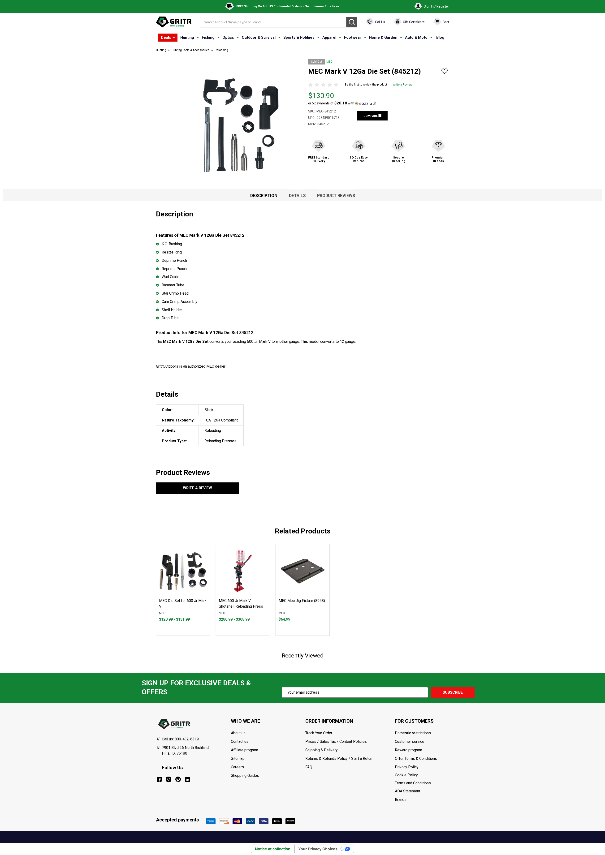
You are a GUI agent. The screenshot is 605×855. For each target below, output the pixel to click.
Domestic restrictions (413, 733)
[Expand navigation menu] (198, 37)
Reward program (408, 750)
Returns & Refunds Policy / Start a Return (339, 758)
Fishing (208, 37)
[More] (174, 37)
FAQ (308, 767)
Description (263, 195)
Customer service (409, 741)
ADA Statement (407, 791)
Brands (400, 799)
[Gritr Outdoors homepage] (173, 22)
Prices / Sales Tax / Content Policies (336, 741)
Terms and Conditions (422, 783)
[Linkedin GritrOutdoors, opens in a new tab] (187, 779)
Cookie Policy (422, 775)
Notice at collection (272, 848)
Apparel (329, 37)
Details (297, 195)
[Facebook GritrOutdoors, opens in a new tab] (159, 779)
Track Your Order (318, 733)
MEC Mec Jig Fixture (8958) (302, 600)
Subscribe (453, 692)
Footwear (352, 37)
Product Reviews (336, 195)
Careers (237, 767)
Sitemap (238, 758)
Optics (228, 37)
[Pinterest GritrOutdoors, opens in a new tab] (178, 779)
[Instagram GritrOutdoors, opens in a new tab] (169, 779)
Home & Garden (383, 37)
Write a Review (402, 84)
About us (238, 733)
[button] (342, 103)
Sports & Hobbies (299, 37)
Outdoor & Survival (259, 37)
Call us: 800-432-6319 (180, 739)
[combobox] (273, 22)
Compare (370, 116)
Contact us (239, 741)
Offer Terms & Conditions (416, 758)
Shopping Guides (245, 775)
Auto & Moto (416, 37)
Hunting (187, 37)
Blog (440, 37)
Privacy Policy (422, 767)
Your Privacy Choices (317, 848)
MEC (329, 61)
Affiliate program (244, 750)
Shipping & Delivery (321, 750)
